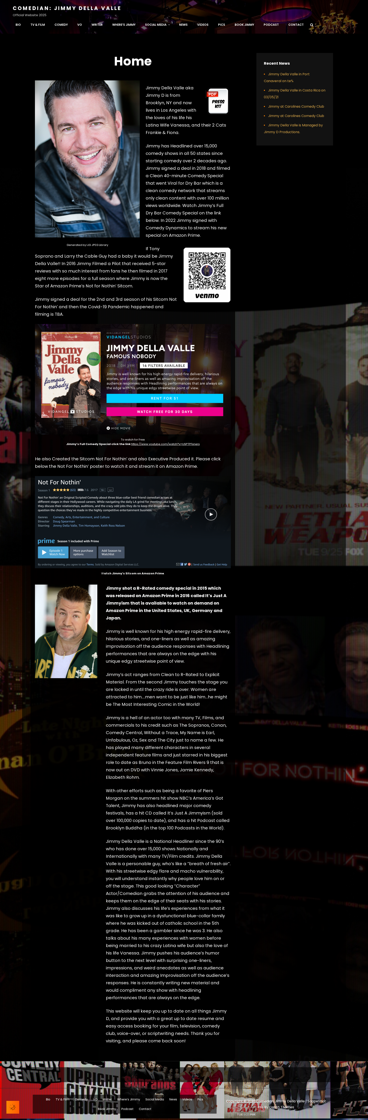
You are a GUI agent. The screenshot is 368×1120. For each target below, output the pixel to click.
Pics (221, 25)
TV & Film (37, 25)
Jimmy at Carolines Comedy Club (296, 106)
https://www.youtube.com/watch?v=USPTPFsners (165, 444)
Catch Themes (281, 1107)
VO (79, 25)
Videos (202, 25)
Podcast (271, 25)
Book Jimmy (244, 25)
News (183, 25)
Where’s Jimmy (123, 25)
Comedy (61, 25)
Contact (296, 25)
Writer (97, 25)
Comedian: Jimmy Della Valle (67, 8)
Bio (18, 25)
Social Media (156, 25)
